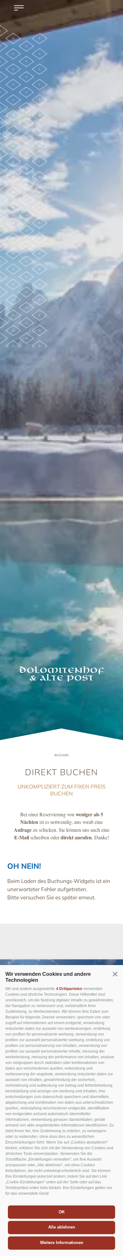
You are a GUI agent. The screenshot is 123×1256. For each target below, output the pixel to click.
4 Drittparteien (69, 989)
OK (62, 1212)
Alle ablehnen (61, 1227)
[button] (115, 973)
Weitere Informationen (61, 1242)
